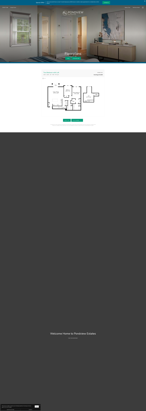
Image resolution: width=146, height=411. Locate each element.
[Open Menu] (143, 7)
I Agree (37, 406)
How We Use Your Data (10, 409)
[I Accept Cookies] (39, 405)
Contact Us (30, 409)
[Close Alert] (145, 1)
